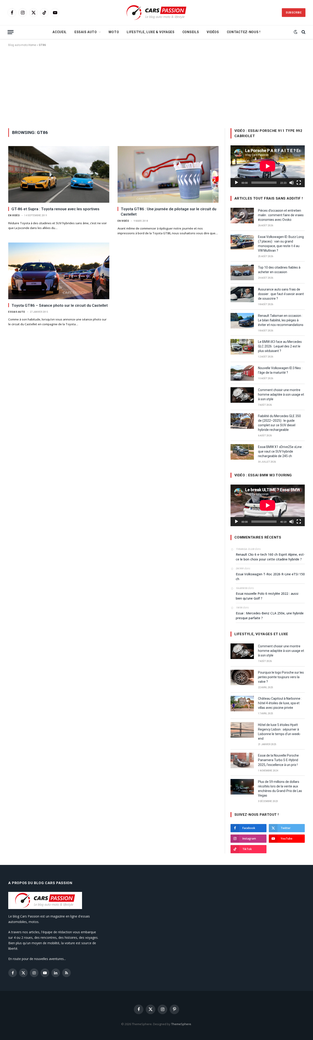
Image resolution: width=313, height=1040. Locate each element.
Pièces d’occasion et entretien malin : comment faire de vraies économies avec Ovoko (281, 215)
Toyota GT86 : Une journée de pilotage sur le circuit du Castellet (168, 211)
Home (32, 45)
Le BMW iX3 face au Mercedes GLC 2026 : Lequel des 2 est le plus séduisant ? (280, 346)
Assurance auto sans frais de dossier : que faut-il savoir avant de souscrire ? (281, 294)
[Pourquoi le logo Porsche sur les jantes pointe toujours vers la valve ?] (242, 677)
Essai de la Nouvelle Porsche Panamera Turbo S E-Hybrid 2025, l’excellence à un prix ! (278, 760)
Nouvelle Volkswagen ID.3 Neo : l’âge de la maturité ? (280, 370)
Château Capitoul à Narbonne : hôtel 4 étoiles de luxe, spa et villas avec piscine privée (280, 703)
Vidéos (213, 32)
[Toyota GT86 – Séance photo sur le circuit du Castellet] (58, 271)
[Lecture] (236, 182)
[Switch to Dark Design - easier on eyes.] (296, 32)
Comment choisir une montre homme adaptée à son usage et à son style (281, 394)
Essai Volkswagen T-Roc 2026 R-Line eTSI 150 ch (270, 576)
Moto (114, 32)
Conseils (190, 32)
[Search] (303, 32)
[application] (268, 166)
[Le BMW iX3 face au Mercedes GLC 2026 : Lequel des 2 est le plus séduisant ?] (242, 347)
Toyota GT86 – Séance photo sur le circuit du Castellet (59, 305)
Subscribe (294, 12)
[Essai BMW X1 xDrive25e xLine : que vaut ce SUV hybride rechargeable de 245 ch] (242, 452)
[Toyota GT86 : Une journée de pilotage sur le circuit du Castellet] (168, 174)
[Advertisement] (156, 87)
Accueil (59, 32)
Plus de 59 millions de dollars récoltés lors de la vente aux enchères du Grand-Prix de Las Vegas (280, 788)
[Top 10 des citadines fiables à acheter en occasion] (242, 272)
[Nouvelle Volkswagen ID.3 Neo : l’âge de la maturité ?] (242, 373)
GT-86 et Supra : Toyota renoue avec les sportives (55, 209)
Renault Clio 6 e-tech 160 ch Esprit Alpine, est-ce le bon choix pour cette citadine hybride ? (270, 556)
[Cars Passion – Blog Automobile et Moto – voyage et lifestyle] (156, 13)
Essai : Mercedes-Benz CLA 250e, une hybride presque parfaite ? (270, 615)
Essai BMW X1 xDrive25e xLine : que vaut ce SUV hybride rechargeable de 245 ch (280, 451)
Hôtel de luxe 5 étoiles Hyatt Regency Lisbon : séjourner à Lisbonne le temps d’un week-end (279, 731)
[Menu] (11, 32)
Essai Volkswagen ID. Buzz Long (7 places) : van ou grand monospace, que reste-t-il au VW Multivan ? (281, 243)
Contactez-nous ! (244, 32)
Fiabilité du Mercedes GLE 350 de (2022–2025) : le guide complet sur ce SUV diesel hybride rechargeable (279, 423)
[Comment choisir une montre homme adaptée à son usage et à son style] (242, 395)
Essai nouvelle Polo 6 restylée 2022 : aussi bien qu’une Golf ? (267, 595)
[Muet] (291, 182)
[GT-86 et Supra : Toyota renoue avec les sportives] (58, 174)
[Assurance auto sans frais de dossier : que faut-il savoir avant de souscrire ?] (242, 294)
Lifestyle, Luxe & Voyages (151, 32)
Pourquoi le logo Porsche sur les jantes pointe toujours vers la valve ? (281, 677)
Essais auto (85, 32)
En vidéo (14, 215)
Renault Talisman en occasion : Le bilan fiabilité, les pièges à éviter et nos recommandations (280, 320)
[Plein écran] (299, 182)
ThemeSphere (181, 1024)
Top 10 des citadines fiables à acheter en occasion (279, 270)
